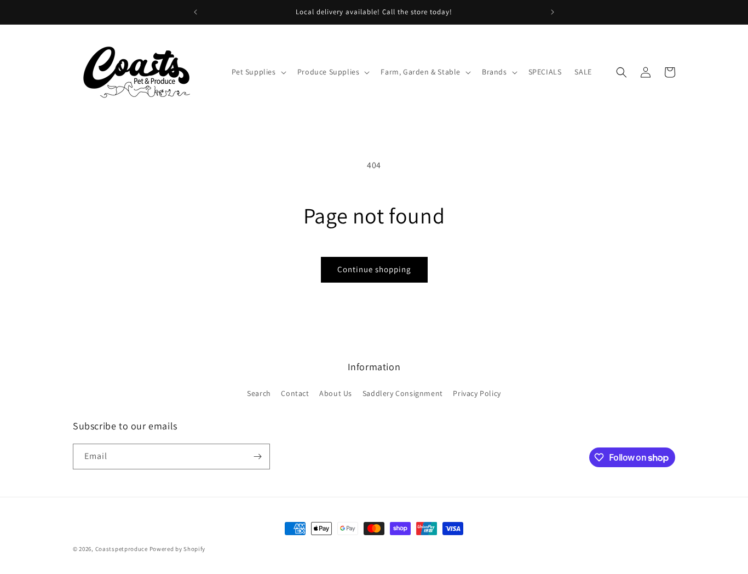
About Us (335, 393)
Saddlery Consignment (403, 393)
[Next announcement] (552, 12)
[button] (258, 71)
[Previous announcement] (195, 12)
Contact (295, 393)
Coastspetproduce (121, 549)
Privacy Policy (476, 393)
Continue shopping (374, 269)
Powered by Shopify (177, 549)
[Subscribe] (257, 456)
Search (259, 393)
